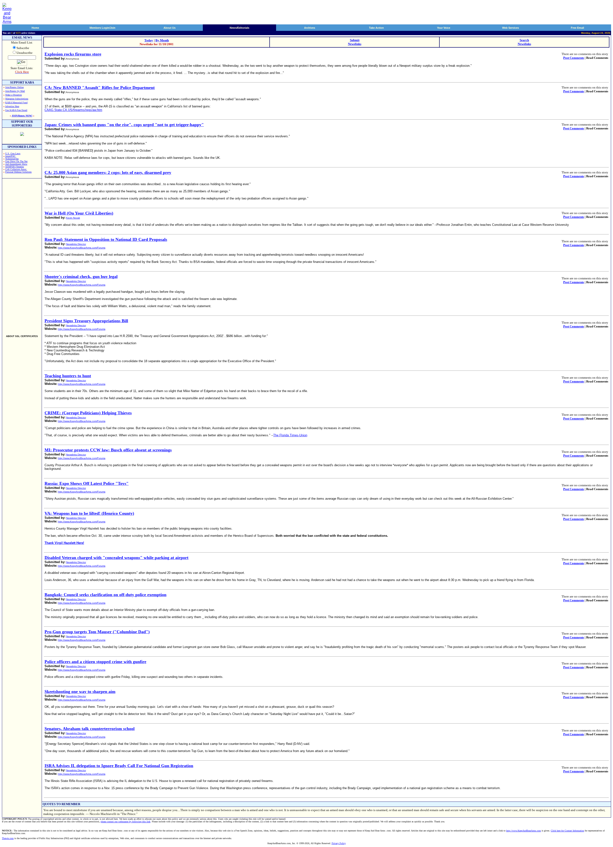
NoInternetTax (12, 158)
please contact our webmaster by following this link (125, 821)
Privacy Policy (339, 843)
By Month (162, 40)
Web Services (510, 27)
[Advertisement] (22, 254)
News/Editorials (239, 27)
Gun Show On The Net (16, 161)
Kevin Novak (73, 217)
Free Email (577, 27)
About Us (170, 27)
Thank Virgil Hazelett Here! (64, 543)
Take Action (376, 27)
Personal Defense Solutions (18, 172)
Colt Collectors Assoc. (16, 169)
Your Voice (443, 27)
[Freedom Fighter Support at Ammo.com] (22, 135)
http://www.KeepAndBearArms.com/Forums (81, 247)
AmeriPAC (10, 156)
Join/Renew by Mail (15, 91)
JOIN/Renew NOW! (22, 115)
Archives (309, 27)
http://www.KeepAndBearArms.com (523, 830)
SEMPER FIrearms (14, 166)
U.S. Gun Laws (12, 153)
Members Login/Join (102, 27)
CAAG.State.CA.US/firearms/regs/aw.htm (73, 110)
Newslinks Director (76, 244)
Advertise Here (12, 106)
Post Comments (573, 58)
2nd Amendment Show (16, 164)
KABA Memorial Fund (16, 102)
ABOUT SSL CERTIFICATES (22, 336)
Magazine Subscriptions (16, 98)
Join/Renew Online (14, 87)
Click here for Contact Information (567, 830)
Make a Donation (13, 95)
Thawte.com (8, 838)
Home (35, 27)
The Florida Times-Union (290, 435)
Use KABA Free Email (16, 110)
